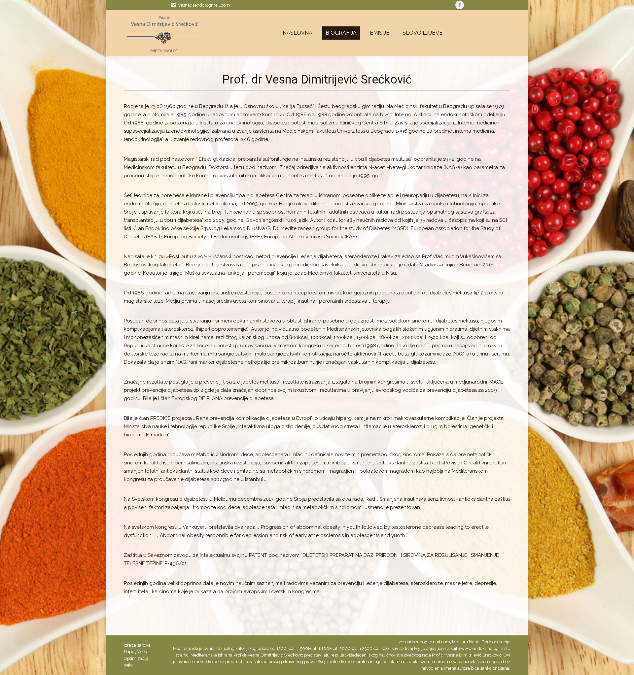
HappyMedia (136, 651)
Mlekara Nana (465, 641)
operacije (501, 641)
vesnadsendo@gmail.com (204, 5)
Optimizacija (136, 658)
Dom (486, 641)
